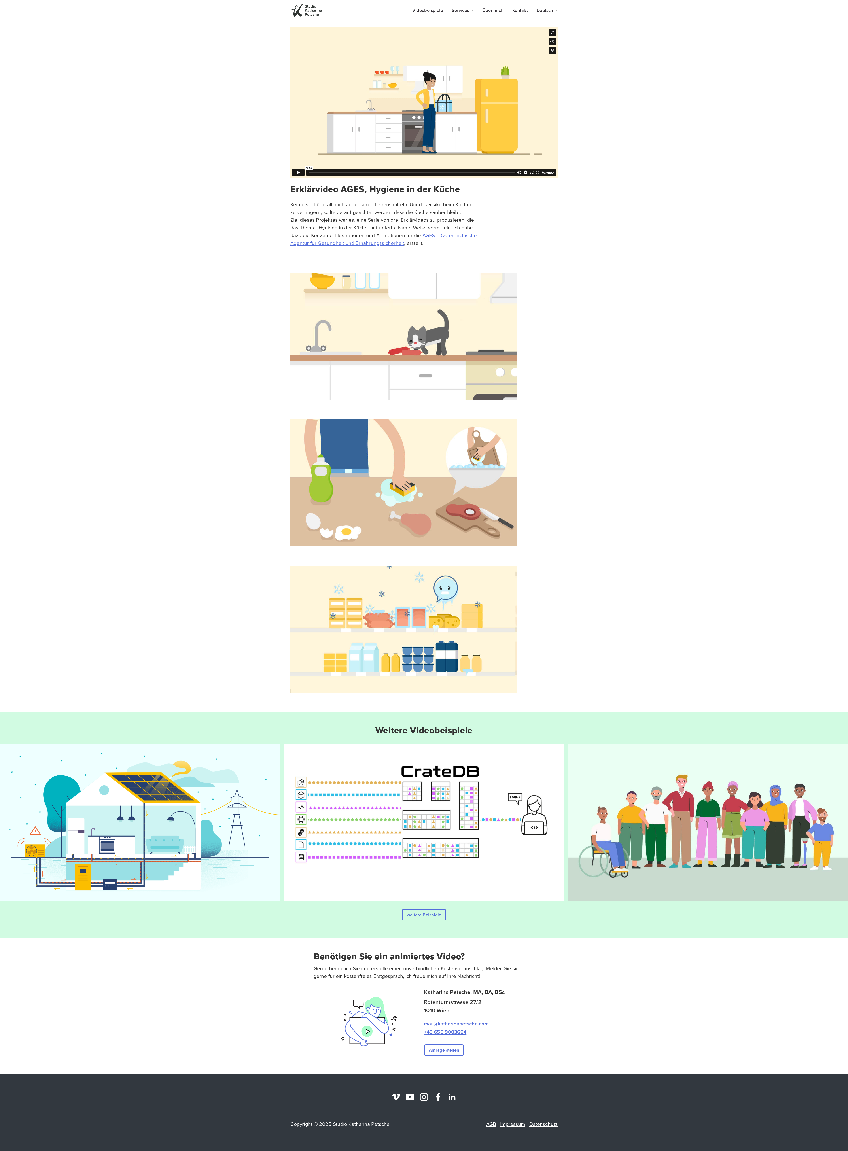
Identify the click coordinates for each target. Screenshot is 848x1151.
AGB (491, 1123)
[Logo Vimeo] (396, 1097)
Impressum (512, 1123)
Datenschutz (543, 1123)
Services (460, 10)
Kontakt (520, 10)
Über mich (493, 10)
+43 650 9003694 (445, 1032)
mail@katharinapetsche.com (456, 1023)
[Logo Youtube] (410, 1097)
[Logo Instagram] (424, 1097)
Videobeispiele (427, 10)
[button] (424, 914)
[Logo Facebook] (438, 1097)
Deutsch (545, 10)
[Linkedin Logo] (452, 1097)
